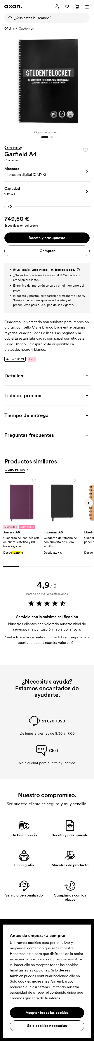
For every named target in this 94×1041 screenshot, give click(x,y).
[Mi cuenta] (56, 6)
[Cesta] (77, 6)
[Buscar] (9, 18)
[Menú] (87, 6)
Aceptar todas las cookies (47, 1012)
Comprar (47, 250)
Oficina (9, 28)
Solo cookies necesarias (47, 1025)
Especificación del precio (21, 225)
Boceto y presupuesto (47, 237)
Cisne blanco (13, 147)
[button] (47, 172)
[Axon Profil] (13, 6)
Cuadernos (26, 28)
